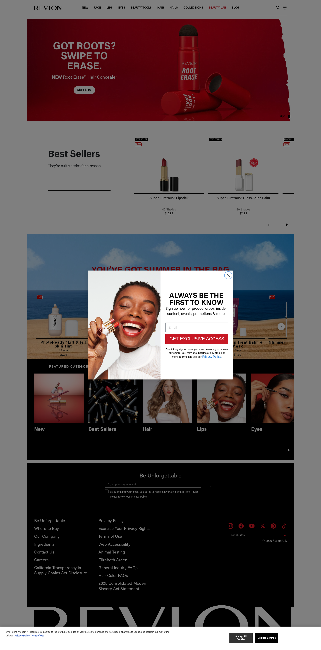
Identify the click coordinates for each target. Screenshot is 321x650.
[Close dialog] (228, 275)
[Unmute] (282, 117)
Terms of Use (37, 635)
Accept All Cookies (241, 638)
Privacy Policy (22, 635)
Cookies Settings (267, 638)
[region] (160, 638)
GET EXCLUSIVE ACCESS (196, 338)
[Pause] (289, 117)
